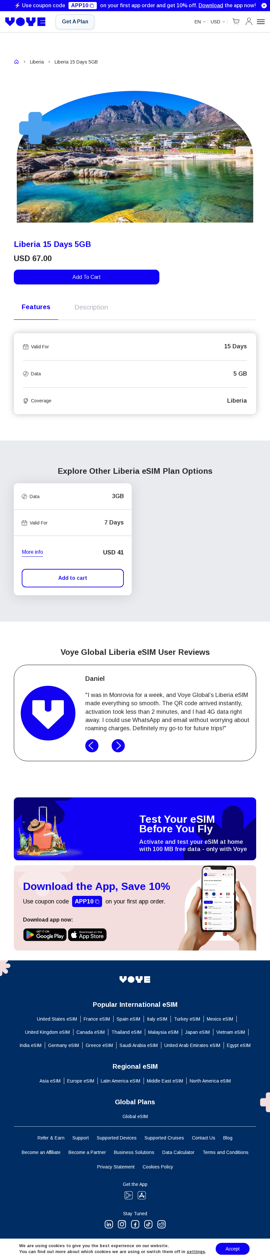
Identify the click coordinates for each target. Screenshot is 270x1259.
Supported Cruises (164, 1137)
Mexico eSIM (220, 1019)
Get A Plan (75, 21)
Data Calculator (178, 1152)
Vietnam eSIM (230, 1032)
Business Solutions (134, 1152)
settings (196, 1251)
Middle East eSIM (165, 1081)
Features (36, 306)
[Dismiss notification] (264, 5)
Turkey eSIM (187, 1019)
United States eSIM (57, 1019)
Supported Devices (117, 1137)
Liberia (37, 62)
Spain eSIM (128, 1019)
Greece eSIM (99, 1045)
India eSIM (30, 1045)
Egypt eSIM (239, 1045)
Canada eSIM (90, 1032)
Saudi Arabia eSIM (139, 1045)
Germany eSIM (63, 1045)
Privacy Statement (116, 1166)
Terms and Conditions (225, 1152)
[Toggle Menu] (261, 21)
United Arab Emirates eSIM (192, 1045)
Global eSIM (135, 1116)
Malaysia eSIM (163, 1032)
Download (211, 5)
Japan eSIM (197, 1032)
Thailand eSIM (126, 1032)
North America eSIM (210, 1081)
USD (215, 21)
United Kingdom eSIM (47, 1032)
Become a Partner (87, 1152)
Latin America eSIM (120, 1081)
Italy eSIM (157, 1019)
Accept (233, 1248)
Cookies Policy (158, 1166)
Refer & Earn (51, 1137)
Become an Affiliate (41, 1152)
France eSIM (97, 1019)
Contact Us (203, 1137)
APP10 (79, 5)
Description (91, 307)
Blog (227, 1137)
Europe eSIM (80, 1081)
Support (80, 1137)
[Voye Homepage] (25, 21)
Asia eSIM (50, 1081)
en (198, 21)
